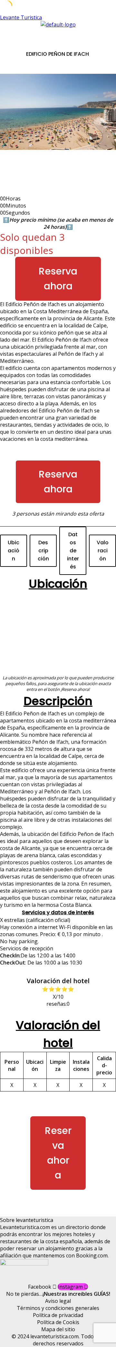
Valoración (103, 550)
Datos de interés (73, 550)
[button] (58, 34)
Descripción (43, 550)
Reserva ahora (58, 278)
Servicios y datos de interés (58, 912)
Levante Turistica (21, 17)
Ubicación (13, 550)
